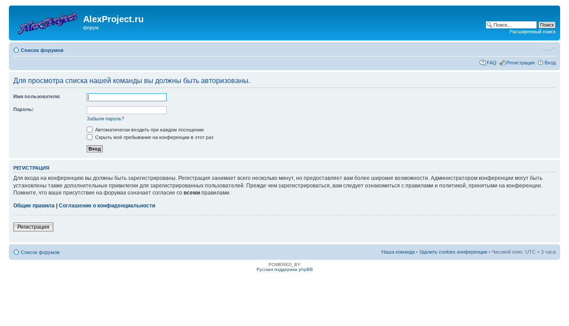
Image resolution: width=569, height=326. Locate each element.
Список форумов (42, 50)
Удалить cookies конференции (453, 251)
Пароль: (23, 109)
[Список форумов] (47, 22)
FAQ (492, 62)
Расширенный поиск (532, 31)
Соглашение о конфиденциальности (107, 206)
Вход (550, 62)
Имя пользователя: (36, 96)
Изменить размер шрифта (549, 48)
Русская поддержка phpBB (284, 269)
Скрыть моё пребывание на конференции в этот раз (153, 137)
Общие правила (34, 206)
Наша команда (398, 251)
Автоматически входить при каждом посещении (149, 129)
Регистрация (520, 62)
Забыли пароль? (105, 118)
